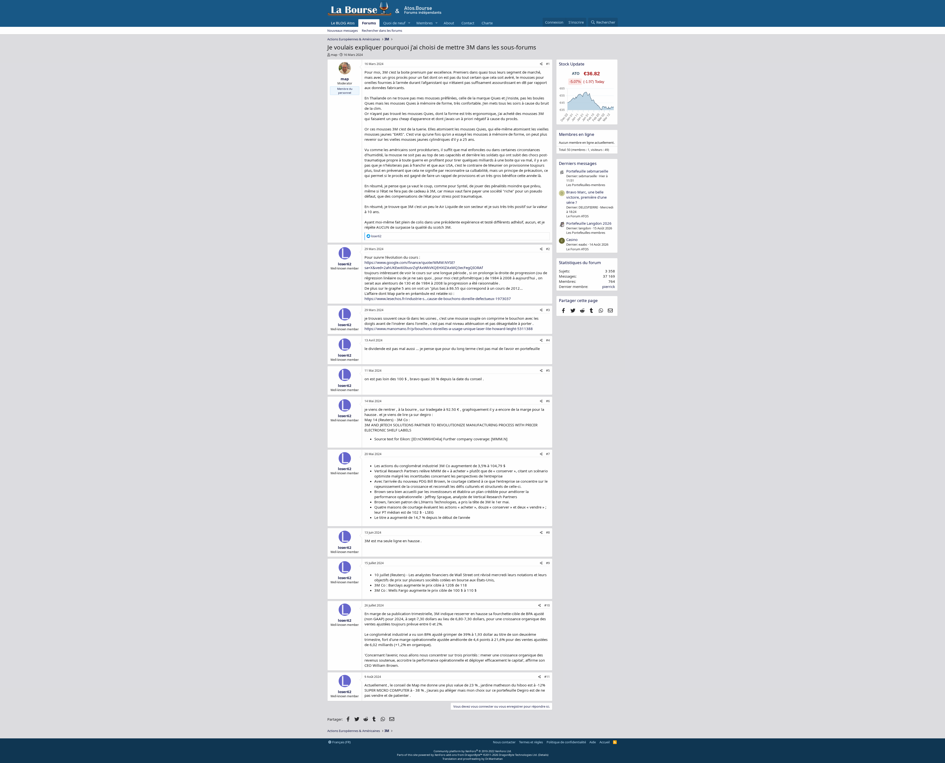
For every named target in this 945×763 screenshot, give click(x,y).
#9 (548, 563)
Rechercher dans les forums (382, 30)
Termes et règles (531, 742)
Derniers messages (578, 163)
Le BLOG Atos (343, 22)
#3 (548, 310)
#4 (548, 340)
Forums (369, 22)
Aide (592, 742)
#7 (548, 454)
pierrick (608, 286)
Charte (487, 22)
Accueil (604, 742)
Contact (467, 22)
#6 (548, 401)
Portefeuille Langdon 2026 (589, 223)
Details (543, 755)
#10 (547, 605)
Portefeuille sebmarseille (587, 171)
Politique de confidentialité (566, 742)
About (449, 22)
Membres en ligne (576, 134)
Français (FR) (341, 742)
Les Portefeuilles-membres (585, 185)
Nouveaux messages (342, 30)
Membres (424, 22)
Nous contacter (504, 742)
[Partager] (541, 64)
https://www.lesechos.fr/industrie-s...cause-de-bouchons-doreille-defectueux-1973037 (437, 298)
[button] (409, 23)
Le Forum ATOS (577, 216)
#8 (548, 532)
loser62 (344, 263)
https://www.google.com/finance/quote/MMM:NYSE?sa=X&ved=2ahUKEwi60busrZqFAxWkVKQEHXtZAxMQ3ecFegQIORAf (423, 265)
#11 (547, 677)
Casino (572, 239)
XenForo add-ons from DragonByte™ (458, 755)
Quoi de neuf (394, 22)
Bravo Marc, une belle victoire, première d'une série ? (586, 197)
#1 (548, 64)
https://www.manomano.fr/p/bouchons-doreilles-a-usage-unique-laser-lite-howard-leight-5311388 (448, 328)
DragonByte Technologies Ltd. (518, 755)
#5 (548, 370)
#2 (548, 249)
